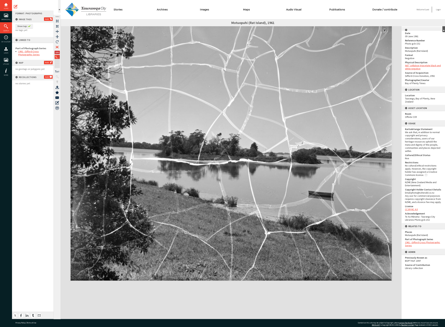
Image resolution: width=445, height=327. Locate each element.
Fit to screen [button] (57, 26)
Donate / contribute (384, 9)
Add (47, 19)
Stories (118, 9)
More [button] (6, 75)
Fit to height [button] (57, 36)
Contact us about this (57, 97)
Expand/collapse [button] (443, 29)
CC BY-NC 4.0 (411, 209)
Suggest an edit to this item (16, 7)
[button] (57, 57)
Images (204, 9)
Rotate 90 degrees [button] (57, 41)
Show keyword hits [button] (57, 76)
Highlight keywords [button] (57, 82)
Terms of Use (31, 323)
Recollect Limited (407, 325)
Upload (6, 64)
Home (6, 8)
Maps (246, 9)
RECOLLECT (376, 325)
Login (6, 53)
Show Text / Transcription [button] (57, 71)
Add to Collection (57, 92)
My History (6, 42)
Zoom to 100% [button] (57, 47)
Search (6, 31)
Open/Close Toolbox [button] (59, 6)
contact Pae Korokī (406, 323)
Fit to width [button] (57, 31)
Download (57, 87)
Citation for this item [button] (57, 108)
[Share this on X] (15, 313)
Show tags (22, 26)
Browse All (6, 19)
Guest (426, 9)
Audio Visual (293, 9)
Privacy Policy (20, 323)
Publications (337, 9)
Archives (162, 9)
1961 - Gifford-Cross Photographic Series (29, 53)
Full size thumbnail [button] (57, 21)
